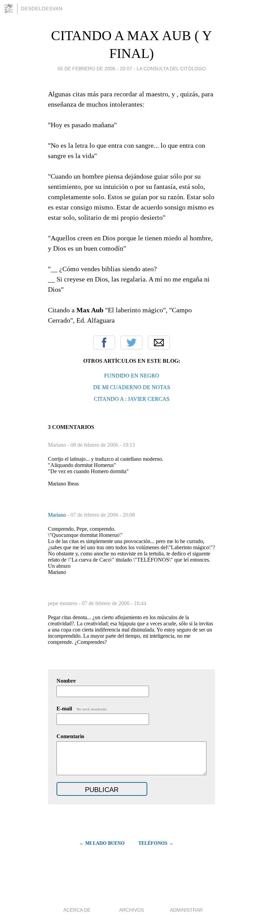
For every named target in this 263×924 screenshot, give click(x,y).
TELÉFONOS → (156, 843)
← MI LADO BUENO (102, 843)
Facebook (104, 342)
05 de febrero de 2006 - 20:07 (95, 68)
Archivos (131, 910)
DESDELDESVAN (42, 8)
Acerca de (76, 910)
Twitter (131, 342)
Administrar (186, 910)
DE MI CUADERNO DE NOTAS (131, 387)
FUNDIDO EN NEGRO (131, 376)
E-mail (82, 708)
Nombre (66, 681)
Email (159, 342)
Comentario (70, 736)
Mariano (57, 515)
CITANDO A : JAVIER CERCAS (132, 399)
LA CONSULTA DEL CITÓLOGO (171, 68)
